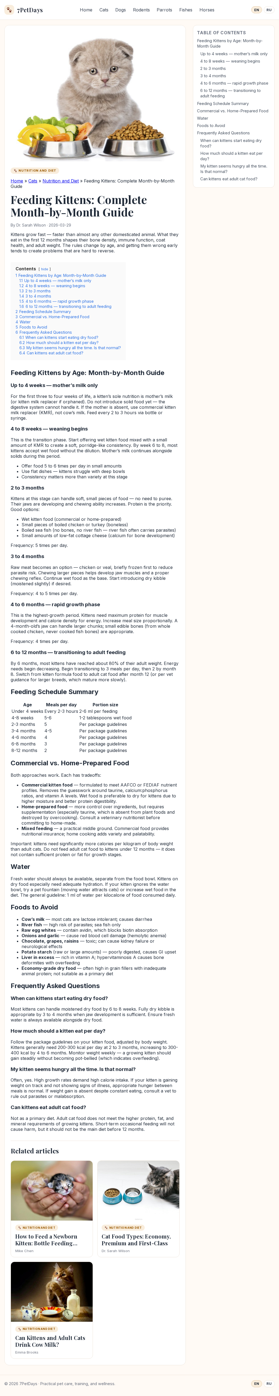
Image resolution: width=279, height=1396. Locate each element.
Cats (103, 10)
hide (44, 269)
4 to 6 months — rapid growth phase (234, 83)
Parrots (164, 10)
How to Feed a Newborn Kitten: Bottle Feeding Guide (46, 1243)
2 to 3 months (213, 68)
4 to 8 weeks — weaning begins (230, 61)
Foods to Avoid (211, 125)
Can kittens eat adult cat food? (228, 179)
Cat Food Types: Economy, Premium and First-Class (136, 1240)
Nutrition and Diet (61, 181)
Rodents (141, 10)
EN (256, 10)
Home (86, 10)
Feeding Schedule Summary (223, 103)
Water (202, 118)
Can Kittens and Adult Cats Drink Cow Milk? (50, 1341)
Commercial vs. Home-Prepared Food (232, 111)
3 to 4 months (213, 75)
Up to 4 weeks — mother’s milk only (234, 53)
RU (269, 10)
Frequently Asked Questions (223, 133)
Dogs (120, 10)
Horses (206, 10)
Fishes (185, 10)
